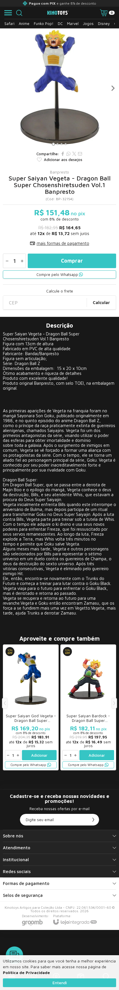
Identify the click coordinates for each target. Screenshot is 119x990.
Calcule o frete (59, 291)
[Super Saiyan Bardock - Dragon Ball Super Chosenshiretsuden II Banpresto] (88, 707)
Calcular (101, 302)
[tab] (53, 143)
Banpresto (59, 172)
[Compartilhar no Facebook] (63, 154)
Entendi (60, 982)
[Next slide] (113, 88)
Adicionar (39, 755)
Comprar (72, 261)
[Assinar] (93, 819)
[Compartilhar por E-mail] (80, 154)
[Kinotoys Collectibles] (58, 13)
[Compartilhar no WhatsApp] (68, 154)
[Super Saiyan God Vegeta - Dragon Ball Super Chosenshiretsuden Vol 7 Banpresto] (30, 707)
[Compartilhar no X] (74, 154)
